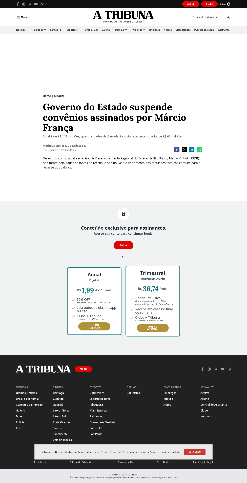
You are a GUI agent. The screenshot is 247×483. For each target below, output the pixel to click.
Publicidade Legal (203, 462)
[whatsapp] (199, 150)
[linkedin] (191, 150)
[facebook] (176, 150)
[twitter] (184, 150)
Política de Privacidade (111, 452)
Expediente (40, 462)
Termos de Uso (126, 462)
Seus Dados (163, 462)
